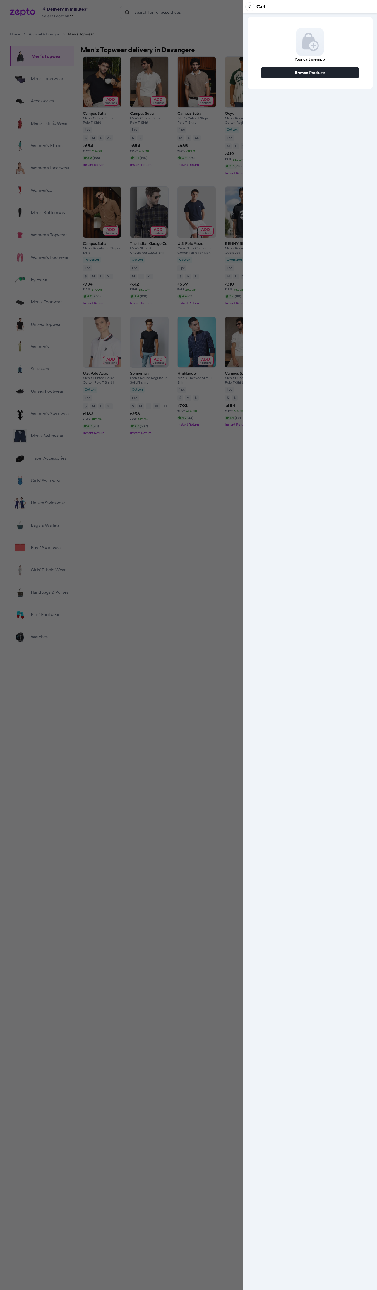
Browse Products (310, 72)
